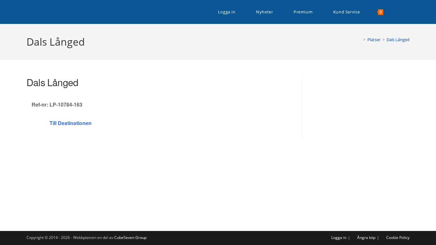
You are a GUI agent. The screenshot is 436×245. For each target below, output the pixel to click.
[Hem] (359, 39)
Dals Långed (398, 39)
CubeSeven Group (130, 237)
